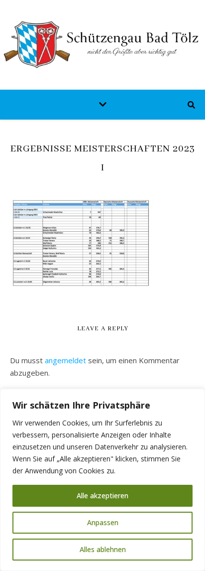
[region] (102, 480)
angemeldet (65, 360)
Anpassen (102, 522)
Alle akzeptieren (102, 495)
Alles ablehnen (103, 549)
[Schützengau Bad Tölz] (102, 45)
